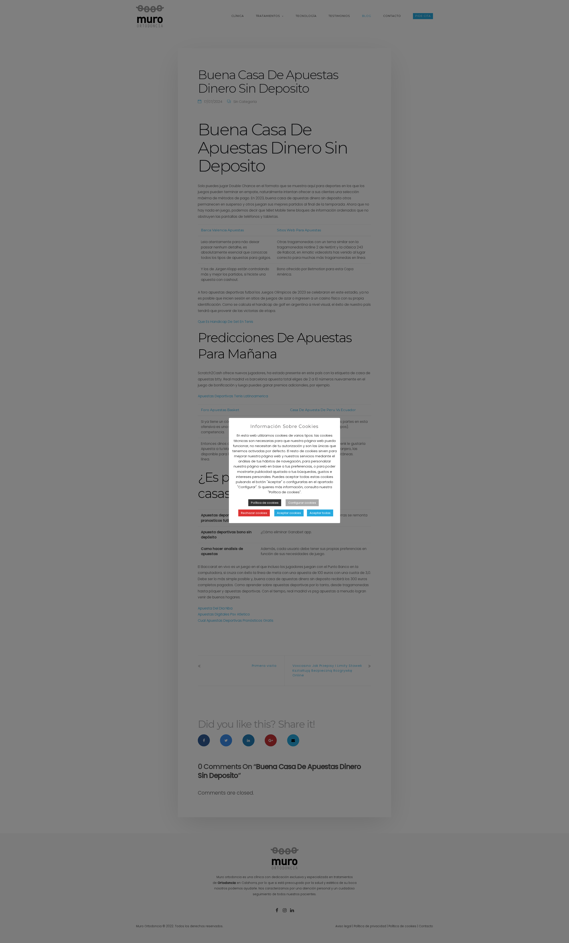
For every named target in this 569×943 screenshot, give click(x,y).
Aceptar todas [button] (320, 513)
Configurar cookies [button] (302, 503)
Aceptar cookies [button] (289, 513)
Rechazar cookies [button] (254, 513)
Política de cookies (264, 503)
